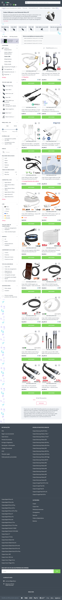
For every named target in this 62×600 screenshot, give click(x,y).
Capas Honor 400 (6, 554)
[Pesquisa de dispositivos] (16, 41)
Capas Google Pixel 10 (38, 488)
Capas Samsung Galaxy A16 (39, 480)
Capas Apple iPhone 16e (8, 502)
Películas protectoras (38, 509)
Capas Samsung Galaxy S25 (40, 448)
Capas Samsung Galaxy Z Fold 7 (41, 436)
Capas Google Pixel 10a (38, 486)
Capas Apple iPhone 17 (7, 513)
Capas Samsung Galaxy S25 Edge (41, 457)
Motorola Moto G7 (33, 8)
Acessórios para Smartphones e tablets (11, 8)
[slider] (3, 129)
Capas (34, 503)
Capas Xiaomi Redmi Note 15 (9, 542)
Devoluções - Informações (8, 445)
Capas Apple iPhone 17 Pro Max (9, 525)
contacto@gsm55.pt (11, 581)
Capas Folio (36, 506)
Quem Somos (5, 436)
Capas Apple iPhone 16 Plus (8, 505)
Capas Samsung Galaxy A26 (40, 474)
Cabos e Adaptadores (44, 8)
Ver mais (41, 403)
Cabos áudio (7, 64)
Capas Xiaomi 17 (6, 534)
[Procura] (26, 2)
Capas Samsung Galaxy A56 (40, 462)
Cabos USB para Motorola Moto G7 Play (33, 40)
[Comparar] (35, 53)
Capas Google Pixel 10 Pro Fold (40, 483)
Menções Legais (6, 454)
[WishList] (10, 4)
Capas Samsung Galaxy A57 (40, 465)
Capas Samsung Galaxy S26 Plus (41, 442)
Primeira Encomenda (7, 439)
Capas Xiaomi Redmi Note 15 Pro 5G (11, 545)
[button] (31, 77)
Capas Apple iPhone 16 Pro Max (9, 511)
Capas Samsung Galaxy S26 (40, 439)
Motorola (25, 8)
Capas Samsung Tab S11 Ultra (40, 431)
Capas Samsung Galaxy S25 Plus (41, 451)
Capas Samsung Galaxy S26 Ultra (41, 445)
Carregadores (36, 512)
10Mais (4, 77)
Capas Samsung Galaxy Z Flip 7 (40, 434)
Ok (57, 571)
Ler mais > (6, 21)
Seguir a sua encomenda (8, 434)
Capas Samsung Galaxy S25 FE (40, 460)
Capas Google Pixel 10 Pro (39, 494)
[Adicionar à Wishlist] (39, 53)
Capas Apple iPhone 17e (8, 516)
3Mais (4, 220)
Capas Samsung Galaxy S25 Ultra (41, 454)
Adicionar (31, 83)
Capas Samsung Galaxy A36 (40, 468)
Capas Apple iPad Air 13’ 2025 (9, 528)
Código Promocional (7, 448)
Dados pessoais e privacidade (9, 457)
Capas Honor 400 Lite (7, 557)
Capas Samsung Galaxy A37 (40, 471)
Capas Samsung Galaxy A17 (39, 477)
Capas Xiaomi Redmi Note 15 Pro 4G (11, 548)
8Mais (4, 199)
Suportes (35, 515)
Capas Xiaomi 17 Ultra (7, 537)
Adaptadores (8, 59)
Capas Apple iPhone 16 (7, 499)
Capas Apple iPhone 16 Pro (8, 508)
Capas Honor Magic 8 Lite (8, 560)
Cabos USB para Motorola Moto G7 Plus (33, 43)
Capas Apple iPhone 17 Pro (8, 522)
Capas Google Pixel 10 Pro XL (40, 491)
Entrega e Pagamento (7, 442)
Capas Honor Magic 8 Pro (8, 563)
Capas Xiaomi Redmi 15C (8, 540)
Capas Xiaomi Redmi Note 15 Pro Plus (11, 551)
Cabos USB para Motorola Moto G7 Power (33, 38)
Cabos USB (54, 8)
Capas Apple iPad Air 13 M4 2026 (10, 531)
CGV (3, 451)
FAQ (3, 431)
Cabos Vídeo (7, 61)
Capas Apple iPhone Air (7, 519)
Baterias (35, 521)
